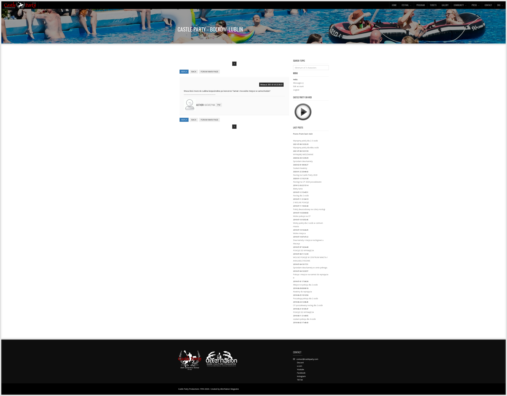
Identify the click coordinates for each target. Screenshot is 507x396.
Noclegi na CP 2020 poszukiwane (307, 182)
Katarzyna (210, 105)
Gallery (445, 5)
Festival (405, 5)
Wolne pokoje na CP (302, 216)
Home (394, 5)
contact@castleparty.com (307, 359)
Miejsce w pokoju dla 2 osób (305, 284)
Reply (184, 71)
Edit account (298, 86)
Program (420, 5)
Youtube (300, 369)
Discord (300, 362)
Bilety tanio (298, 188)
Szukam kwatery (300, 168)
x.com (299, 366)
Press (474, 5)
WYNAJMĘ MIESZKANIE (303, 154)
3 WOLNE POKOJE (301, 202)
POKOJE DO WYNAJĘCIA (303, 250)
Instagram (301, 376)
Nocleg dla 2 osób (301, 195)
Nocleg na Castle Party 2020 (305, 175)
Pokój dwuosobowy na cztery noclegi (309, 209)
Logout (296, 90)
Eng (498, 5)
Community (459, 5)
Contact (488, 5)
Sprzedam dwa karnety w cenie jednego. (310, 267)
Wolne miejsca (299, 233)
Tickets (433, 5)
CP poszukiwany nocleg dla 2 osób (308, 305)
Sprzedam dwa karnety (303, 161)
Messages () (298, 83)
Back (193, 71)
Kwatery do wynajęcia (302, 291)
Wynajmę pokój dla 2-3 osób (305, 140)
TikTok (300, 379)
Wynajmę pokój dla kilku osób (306, 147)
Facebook (301, 373)
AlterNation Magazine (229, 389)
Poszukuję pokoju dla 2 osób (305, 298)
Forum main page (209, 71)
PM (218, 105)
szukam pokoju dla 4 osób (304, 319)
